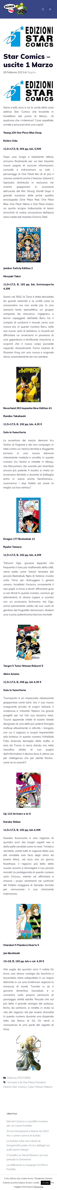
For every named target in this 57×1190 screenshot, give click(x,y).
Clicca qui (38, 1186)
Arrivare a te (14, 1082)
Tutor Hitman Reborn (40, 1086)
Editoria (11, 1077)
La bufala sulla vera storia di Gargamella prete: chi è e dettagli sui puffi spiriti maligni (28, 1145)
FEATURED (24, 1077)
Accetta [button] (45, 1183)
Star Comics (19, 1086)
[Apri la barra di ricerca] (43, 9)
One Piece (28, 1082)
